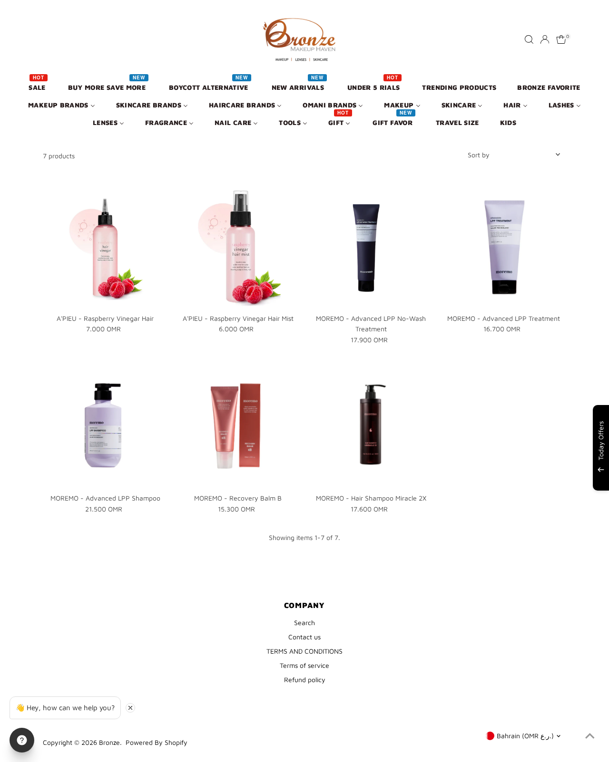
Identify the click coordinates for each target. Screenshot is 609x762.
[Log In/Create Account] (544, 39)
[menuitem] (37, 87)
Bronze (109, 742)
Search (304, 622)
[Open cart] (561, 39)
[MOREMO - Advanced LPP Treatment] (503, 246)
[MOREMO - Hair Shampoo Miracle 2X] (370, 426)
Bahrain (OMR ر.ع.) (525, 736)
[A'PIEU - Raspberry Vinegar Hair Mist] (238, 246)
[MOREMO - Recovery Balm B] (238, 426)
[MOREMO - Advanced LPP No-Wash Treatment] (370, 246)
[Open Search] (529, 39)
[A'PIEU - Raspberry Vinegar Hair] (105, 246)
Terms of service (304, 665)
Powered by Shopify (156, 742)
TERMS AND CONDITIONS (304, 651)
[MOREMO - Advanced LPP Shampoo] (105, 426)
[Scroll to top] (589, 735)
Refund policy (304, 679)
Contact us (304, 637)
